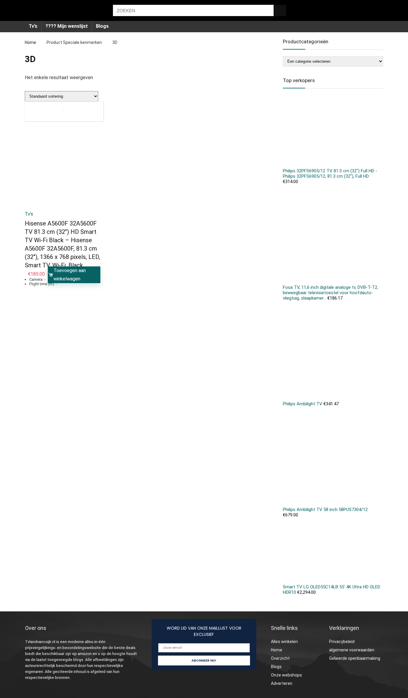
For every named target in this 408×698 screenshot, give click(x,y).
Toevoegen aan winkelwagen (69, 275)
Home (30, 42)
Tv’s (33, 26)
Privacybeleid (342, 641)
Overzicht (280, 658)
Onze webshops (286, 675)
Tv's (29, 214)
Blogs (102, 26)
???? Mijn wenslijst (66, 26)
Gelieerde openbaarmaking (354, 658)
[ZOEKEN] (280, 10)
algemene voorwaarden (351, 650)
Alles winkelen (284, 641)
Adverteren (281, 683)
